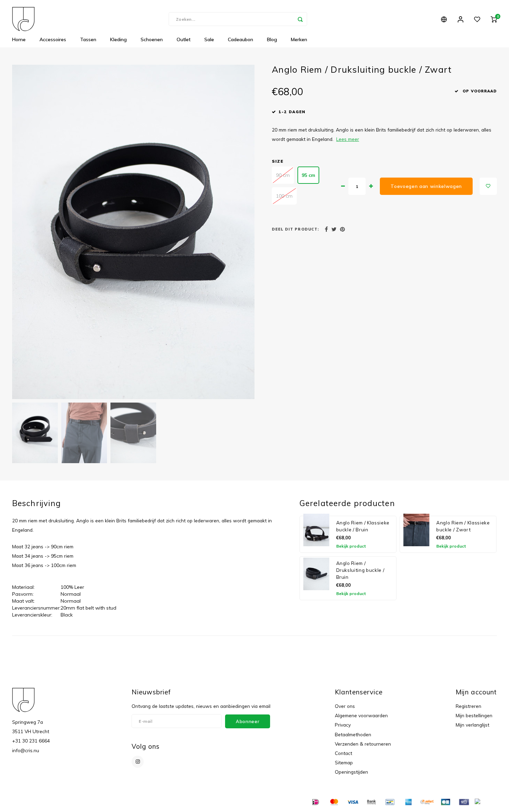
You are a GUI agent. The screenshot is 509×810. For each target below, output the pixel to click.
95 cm (308, 175)
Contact (343, 753)
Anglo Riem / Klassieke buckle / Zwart (463, 526)
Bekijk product (351, 546)
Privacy (343, 725)
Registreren (468, 706)
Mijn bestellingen (474, 715)
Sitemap (344, 762)
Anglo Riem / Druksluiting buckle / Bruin (360, 570)
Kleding (118, 39)
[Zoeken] (300, 19)
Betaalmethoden (353, 734)
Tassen (88, 39)
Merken (299, 39)
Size (278, 161)
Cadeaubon (240, 39)
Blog (272, 39)
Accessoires (52, 39)
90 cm (283, 175)
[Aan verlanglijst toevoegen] (488, 186)
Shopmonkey (147, 801)
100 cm (284, 196)
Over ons (345, 706)
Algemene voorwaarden (361, 715)
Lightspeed (98, 801)
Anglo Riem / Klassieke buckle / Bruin (363, 526)
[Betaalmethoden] (315, 801)
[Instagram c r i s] (138, 762)
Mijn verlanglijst (472, 725)
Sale (209, 39)
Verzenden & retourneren (363, 744)
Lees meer (347, 139)
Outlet (183, 39)
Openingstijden (351, 772)
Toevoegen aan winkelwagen (426, 186)
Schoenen (152, 39)
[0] (494, 19)
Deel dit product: (295, 229)
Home (19, 39)
